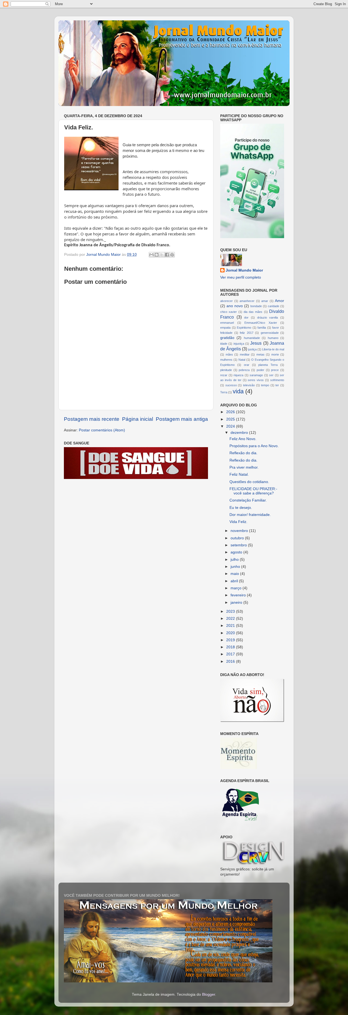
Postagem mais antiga (182, 419)
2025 (231, 419)
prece (275, 370)
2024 (231, 426)
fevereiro (239, 595)
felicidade (226, 332)
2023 (231, 611)
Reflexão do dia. (243, 453)
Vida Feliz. (238, 522)
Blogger (208, 994)
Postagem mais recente (91, 419)
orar (246, 364)
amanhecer (247, 301)
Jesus (256, 343)
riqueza (238, 375)
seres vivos (256, 380)
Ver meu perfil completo (240, 277)
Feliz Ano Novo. (242, 439)
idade (223, 343)
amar (264, 301)
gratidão (227, 338)
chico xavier (228, 311)
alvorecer (226, 301)
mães (229, 354)
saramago (256, 375)
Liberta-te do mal (273, 349)
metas (260, 354)
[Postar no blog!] (156, 254)
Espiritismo (244, 327)
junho (236, 567)
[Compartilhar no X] (161, 254)
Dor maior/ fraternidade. (250, 515)
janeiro (237, 602)
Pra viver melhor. (244, 467)
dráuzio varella (267, 317)
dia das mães (253, 311)
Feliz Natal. (239, 474)
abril (235, 581)
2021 (231, 626)
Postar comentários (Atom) (102, 430)
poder (260, 370)
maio (235, 574)
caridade (273, 306)
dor (246, 317)
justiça (252, 349)
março (237, 588)
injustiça (239, 343)
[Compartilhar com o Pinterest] (172, 254)
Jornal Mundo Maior (244, 270)
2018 (231, 647)
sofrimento (277, 380)
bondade (256, 306)
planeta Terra (268, 364)
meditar (245, 354)
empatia (225, 327)
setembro (239, 545)
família (261, 327)
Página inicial (137, 419)
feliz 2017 (246, 332)
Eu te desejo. (240, 508)
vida (238, 391)
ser (271, 375)
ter (277, 385)
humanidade (252, 338)
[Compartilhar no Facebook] (167, 254)
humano (273, 338)
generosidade (270, 332)
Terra (223, 392)
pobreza (244, 370)
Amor (279, 301)
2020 (231, 633)
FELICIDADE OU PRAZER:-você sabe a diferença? (253, 491)
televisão (249, 385)
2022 (231, 619)
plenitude (226, 370)
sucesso (231, 385)
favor (275, 327)
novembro (240, 531)
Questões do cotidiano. (249, 482)
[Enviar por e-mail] (151, 254)
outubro (238, 538)
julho (235, 560)
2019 (231, 640)
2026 (231, 412)
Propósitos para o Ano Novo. (254, 446)
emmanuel (227, 322)
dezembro (240, 433)
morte (275, 354)
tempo (265, 385)
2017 (231, 654)
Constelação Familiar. (248, 500)
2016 (231, 661)
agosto (237, 552)
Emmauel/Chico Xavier (260, 322)
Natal (241, 359)
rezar (223, 375)
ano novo (234, 306)
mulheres (226, 359)
